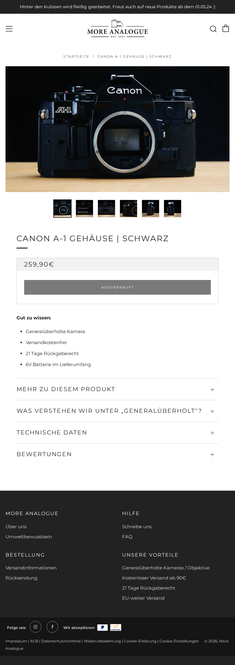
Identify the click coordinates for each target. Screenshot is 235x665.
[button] (62, 208)
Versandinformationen (31, 568)
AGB (34, 641)
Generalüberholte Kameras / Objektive (166, 568)
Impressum (17, 641)
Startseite (76, 56)
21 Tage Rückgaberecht (148, 588)
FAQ (127, 537)
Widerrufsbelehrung (102, 641)
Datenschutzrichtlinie (61, 641)
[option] (117, 129)
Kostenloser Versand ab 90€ (154, 578)
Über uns (16, 526)
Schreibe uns (136, 526)
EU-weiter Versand (143, 598)
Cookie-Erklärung (140, 641)
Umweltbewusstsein (29, 537)
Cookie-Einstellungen (179, 641)
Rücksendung (21, 578)
